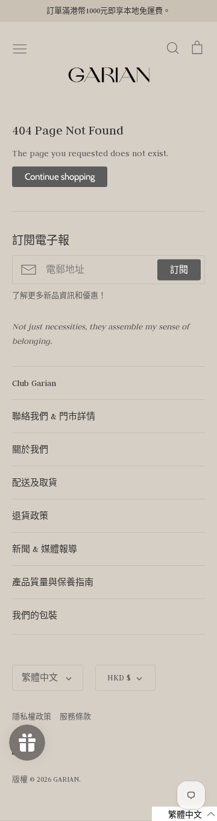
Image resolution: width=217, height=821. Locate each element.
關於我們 (30, 449)
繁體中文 (41, 677)
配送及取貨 (34, 482)
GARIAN (66, 779)
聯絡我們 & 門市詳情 (53, 416)
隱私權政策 (31, 716)
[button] (184, 814)
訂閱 (179, 269)
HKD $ (119, 677)
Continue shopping (60, 176)
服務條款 (75, 716)
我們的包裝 (34, 615)
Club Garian (34, 383)
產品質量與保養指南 (52, 582)
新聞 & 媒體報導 (44, 549)
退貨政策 (30, 515)
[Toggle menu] (20, 47)
